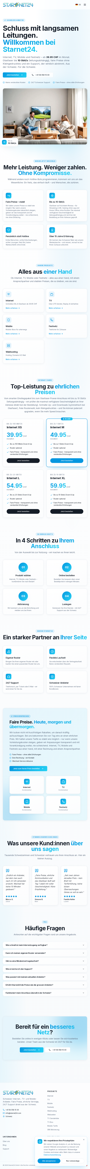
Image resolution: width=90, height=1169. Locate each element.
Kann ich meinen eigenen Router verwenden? (26, 953)
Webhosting (52, 1111)
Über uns (6, 1141)
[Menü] (84, 4)
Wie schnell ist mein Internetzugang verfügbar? (26, 945)
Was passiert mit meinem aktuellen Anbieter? (25, 977)
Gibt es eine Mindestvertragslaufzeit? (22, 961)
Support (6, 1149)
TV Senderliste (53, 1118)
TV (48, 1100)
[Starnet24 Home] (18, 4)
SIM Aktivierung (53, 1130)
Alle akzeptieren (49, 1161)
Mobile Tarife (52, 1126)
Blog (4, 1145)
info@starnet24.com (13, 1113)
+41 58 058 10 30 (42, 75)
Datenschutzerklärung (52, 1155)
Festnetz (50, 1107)
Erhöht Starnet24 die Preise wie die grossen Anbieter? (29, 985)
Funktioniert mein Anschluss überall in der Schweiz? (28, 993)
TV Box (50, 1122)
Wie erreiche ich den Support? (19, 969)
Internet (50, 1096)
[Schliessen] (84, 1140)
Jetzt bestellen (13, 75)
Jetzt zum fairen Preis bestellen (26, 769)
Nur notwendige (72, 1161)
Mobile (50, 1103)
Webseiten (51, 1115)
